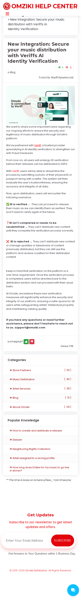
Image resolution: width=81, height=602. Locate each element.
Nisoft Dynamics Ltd (62, 77)
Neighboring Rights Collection (31, 449)
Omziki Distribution (36, 570)
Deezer (17, 440)
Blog (12, 72)
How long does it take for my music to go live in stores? (39, 468)
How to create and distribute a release (37, 430)
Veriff (37, 145)
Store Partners (41, 370)
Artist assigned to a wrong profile (33, 458)
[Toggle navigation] (7, 14)
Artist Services (41, 389)
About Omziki (41, 407)
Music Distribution (41, 379)
